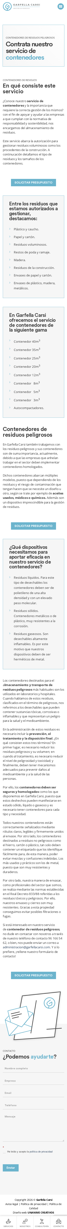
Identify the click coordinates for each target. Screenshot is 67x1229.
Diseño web (33, 1212)
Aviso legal (11, 1204)
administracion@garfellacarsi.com (26, 947)
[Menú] (61, 6)
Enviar (11, 1167)
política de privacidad (41, 1151)
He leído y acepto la (29, 1151)
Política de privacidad (33, 1204)
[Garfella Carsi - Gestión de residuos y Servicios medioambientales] (21, 6)
